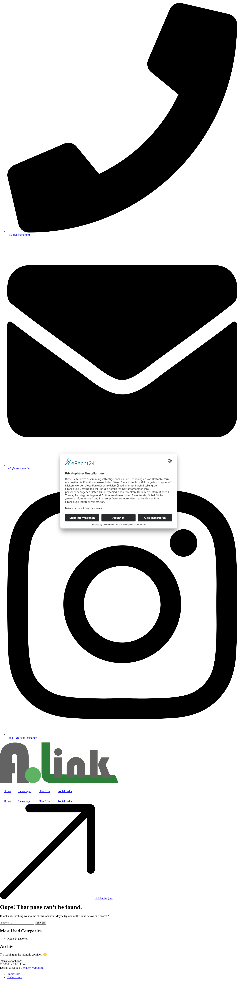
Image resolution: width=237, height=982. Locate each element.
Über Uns (44, 791)
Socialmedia (65, 791)
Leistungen (24, 791)
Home (7, 791)
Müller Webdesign (33, 967)
